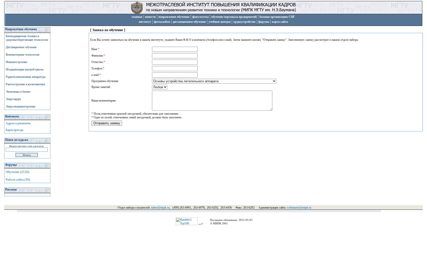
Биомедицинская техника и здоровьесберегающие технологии (27, 38)
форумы (263, 21)
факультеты (200, 17)
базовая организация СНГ (277, 17)
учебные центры (220, 21)
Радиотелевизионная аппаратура (25, 77)
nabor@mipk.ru (160, 207)
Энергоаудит (13, 99)
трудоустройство (244, 21)
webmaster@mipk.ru (299, 207)
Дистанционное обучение (21, 47)
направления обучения (174, 17)
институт (145, 21)
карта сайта (280, 21)
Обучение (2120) (17, 172)
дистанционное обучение (189, 21)
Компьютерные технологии (22, 54)
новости (150, 17)
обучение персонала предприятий (234, 17)
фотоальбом (162, 21)
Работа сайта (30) (18, 179)
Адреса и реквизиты (18, 123)
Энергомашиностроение (20, 106)
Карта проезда (14, 130)
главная (137, 17)
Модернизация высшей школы (24, 69)
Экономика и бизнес (18, 91)
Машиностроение (16, 62)
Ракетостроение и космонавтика (25, 84)
